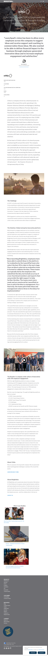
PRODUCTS (6, 579)
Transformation (7, 591)
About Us (6, 620)
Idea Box (5, 582)
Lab (4, 588)
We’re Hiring (6, 621)
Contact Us (6, 613)
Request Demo (7, 614)
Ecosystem (6, 589)
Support (5, 611)
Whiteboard (6, 580)
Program (5, 585)
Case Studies (6, 596)
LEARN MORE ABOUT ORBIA (13, 472)
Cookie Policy (30, 649)
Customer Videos (7, 598)
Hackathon (6, 586)
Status (11, 644)
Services (5, 644)
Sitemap (8, 644)
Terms (13, 644)
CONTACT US (10, 495)
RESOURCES (6, 602)
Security (5, 610)
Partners (5, 623)
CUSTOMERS (7, 595)
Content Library (7, 605)
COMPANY (6, 618)
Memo (5, 583)
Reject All (33, 652)
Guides (5, 606)
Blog (5, 603)
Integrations (6, 608)
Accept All (41, 652)
